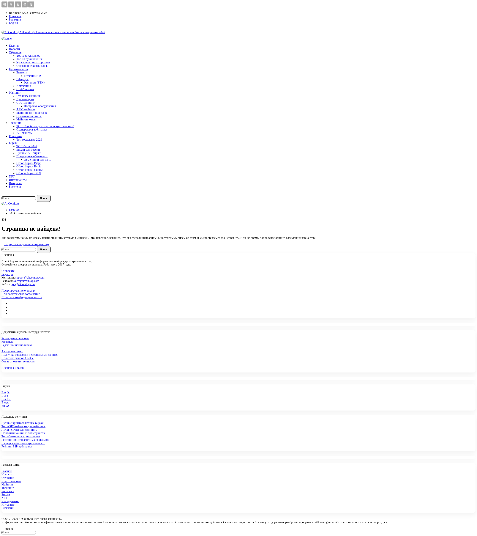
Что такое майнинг (28, 96)
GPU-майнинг (25, 102)
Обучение (15, 52)
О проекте (8, 270)
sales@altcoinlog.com (26, 280)
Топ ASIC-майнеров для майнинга (23, 426)
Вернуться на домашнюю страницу (26, 244)
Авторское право (12, 351)
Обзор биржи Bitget (28, 163)
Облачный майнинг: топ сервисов (23, 433)
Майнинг (15, 92)
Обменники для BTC (37, 159)
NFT (12, 176)
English (13, 22)
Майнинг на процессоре (31, 112)
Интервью (15, 183)
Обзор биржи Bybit (28, 166)
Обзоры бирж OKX (28, 173)
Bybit (4, 395)
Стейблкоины (25, 89)
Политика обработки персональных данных (29, 354)
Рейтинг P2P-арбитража (16, 446)
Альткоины (23, 85)
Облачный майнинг (29, 116)
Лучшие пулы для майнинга (19, 429)
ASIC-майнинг (25, 109)
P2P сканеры (24, 132)
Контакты (15, 16)
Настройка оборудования (40, 106)
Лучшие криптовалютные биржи (22, 423)
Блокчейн (15, 186)
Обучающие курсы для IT (32, 65)
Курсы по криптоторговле (33, 62)
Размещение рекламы (15, 338)
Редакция (15, 19)
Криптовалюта (18, 69)
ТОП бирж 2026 (26, 146)
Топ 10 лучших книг (29, 59)
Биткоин (21, 72)
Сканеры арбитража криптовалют (23, 443)
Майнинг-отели (26, 119)
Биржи (13, 142)
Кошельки (15, 136)
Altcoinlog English (12, 367)
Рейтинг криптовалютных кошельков (25, 439)
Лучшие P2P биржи (28, 153)
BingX (5, 392)
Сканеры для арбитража (31, 129)
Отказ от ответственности (18, 361)
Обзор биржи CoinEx (29, 169)
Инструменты (18, 179)
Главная (14, 45)
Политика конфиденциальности (21, 297)
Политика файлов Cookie (17, 358)
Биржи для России (28, 149)
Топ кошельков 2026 (29, 139)
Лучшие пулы (25, 99)
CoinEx (6, 399)
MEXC (5, 405)
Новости (14, 49)
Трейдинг (15, 122)
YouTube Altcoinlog (28, 55)
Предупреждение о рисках (18, 290)
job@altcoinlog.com (23, 284)
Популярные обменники (32, 156)
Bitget (5, 402)
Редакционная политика (16, 345)
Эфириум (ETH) (34, 82)
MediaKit (7, 341)
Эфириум (22, 79)
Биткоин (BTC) (33, 75)
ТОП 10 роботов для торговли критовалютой (45, 126)
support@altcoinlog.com (29, 277)
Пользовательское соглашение (20, 293)
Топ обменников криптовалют (20, 436)
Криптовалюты (11, 481)
